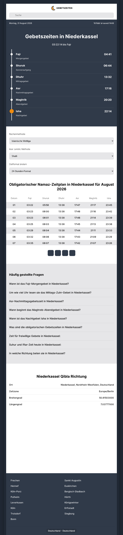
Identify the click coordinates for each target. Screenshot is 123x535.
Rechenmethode (17, 134)
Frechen (15, 480)
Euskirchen (70, 486)
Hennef (15, 486)
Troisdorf (16, 513)
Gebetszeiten (64, 8)
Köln (13, 508)
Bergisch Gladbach (74, 491)
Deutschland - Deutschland (61, 530)
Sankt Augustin (72, 480)
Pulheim (15, 497)
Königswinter (71, 502)
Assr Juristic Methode (19, 149)
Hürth (67, 497)
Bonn (13, 519)
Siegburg (69, 513)
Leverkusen (17, 502)
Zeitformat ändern (18, 164)
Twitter (58, 253)
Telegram (65, 253)
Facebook (51, 253)
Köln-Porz (16, 491)
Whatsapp (72, 253)
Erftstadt (69, 508)
